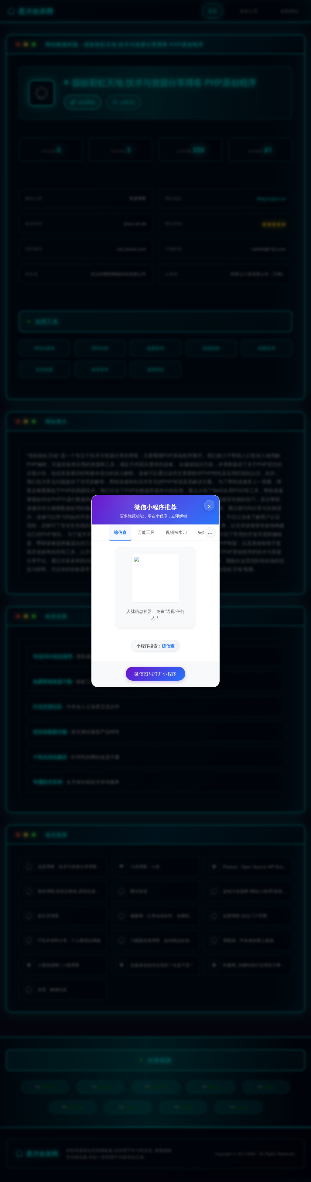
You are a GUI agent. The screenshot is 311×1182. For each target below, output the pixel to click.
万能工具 (146, 532)
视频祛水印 (176, 532)
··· (210, 532)
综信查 (120, 532)
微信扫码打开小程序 (155, 673)
